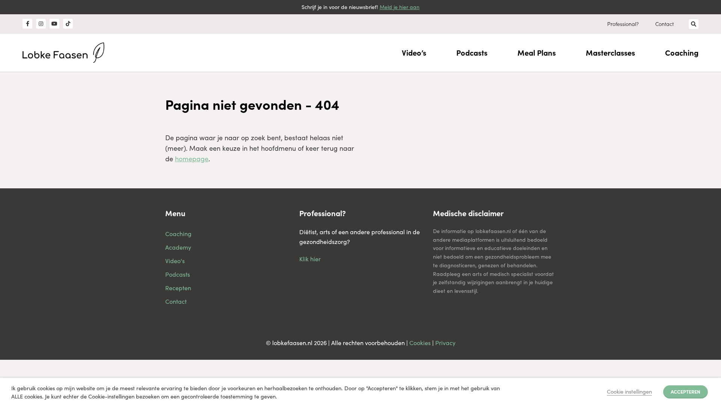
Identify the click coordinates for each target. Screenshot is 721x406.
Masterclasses (610, 52)
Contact (664, 23)
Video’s (414, 52)
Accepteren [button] (685, 391)
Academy (178, 247)
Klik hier (310, 259)
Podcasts (471, 52)
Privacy (445, 343)
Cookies (420, 343)
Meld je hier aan (399, 7)
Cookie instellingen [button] (629, 391)
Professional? (623, 23)
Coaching (681, 52)
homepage (191, 158)
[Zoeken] (693, 24)
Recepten (178, 288)
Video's (175, 261)
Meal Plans (536, 52)
